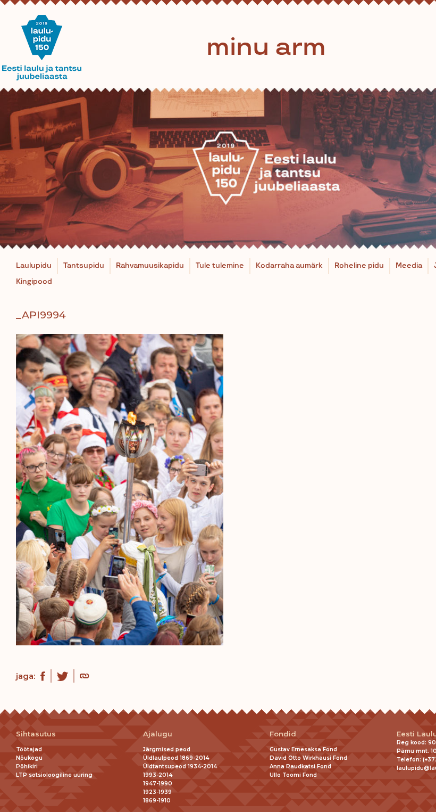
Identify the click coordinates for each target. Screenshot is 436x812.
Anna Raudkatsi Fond (300, 766)
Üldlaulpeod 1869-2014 (176, 757)
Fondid (283, 734)
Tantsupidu (83, 265)
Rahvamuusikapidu (150, 265)
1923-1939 (157, 792)
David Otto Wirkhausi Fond (308, 757)
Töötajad (29, 749)
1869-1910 (157, 800)
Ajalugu (157, 734)
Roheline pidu (359, 265)
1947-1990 (157, 783)
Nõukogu (29, 757)
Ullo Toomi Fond (293, 775)
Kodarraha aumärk (289, 265)
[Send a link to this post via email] (84, 677)
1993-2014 (157, 775)
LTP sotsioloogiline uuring (54, 775)
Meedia (409, 265)
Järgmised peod (166, 749)
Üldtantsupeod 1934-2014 (180, 766)
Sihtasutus (36, 734)
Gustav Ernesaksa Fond (303, 749)
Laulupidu (34, 265)
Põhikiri (27, 766)
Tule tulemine (220, 265)
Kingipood (34, 281)
